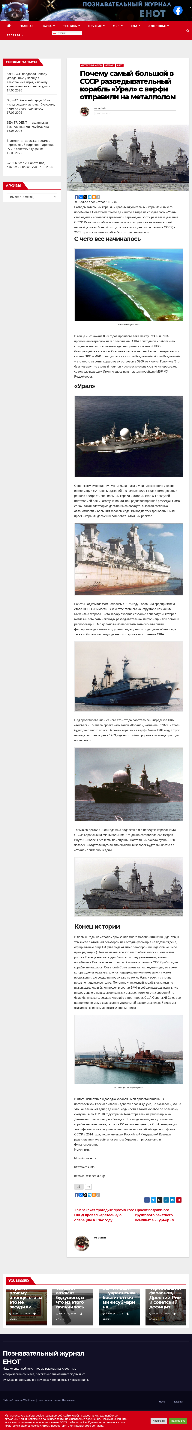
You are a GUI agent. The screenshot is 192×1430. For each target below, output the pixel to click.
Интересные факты (91, 65)
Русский (61, 33)
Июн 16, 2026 (114, 1313)
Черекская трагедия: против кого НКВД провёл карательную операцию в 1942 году (104, 1215)
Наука (47, 26)
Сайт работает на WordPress (19, 1400)
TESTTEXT (40, 35)
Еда (134, 26)
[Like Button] (79, 1187)
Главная (27, 26)
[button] (187, 30)
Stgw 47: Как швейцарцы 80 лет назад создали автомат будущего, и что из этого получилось (31, 104)
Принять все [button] (178, 1420)
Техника (70, 26)
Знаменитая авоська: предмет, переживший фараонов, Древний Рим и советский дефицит (31, 145)
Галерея (14, 35)
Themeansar (68, 1400)
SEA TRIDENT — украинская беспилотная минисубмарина (119, 1297)
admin (102, 108)
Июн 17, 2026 (21, 1313)
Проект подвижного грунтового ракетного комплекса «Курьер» (154, 1215)
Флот (119, 65)
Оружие (95, 26)
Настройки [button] (159, 1420)
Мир (116, 26)
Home (162, 1401)
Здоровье (157, 26)
